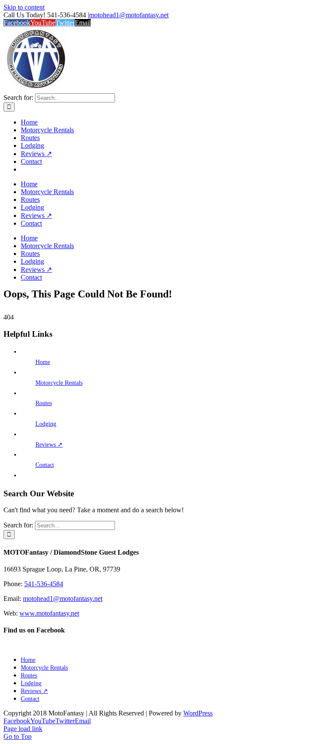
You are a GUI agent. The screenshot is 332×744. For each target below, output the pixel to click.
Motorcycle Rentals (59, 383)
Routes (43, 403)
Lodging (45, 424)
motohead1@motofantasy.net (129, 15)
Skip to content (24, 7)
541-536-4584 (43, 584)
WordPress (198, 713)
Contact (44, 465)
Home (42, 362)
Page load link (22, 728)
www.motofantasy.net (49, 613)
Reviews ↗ (49, 444)
